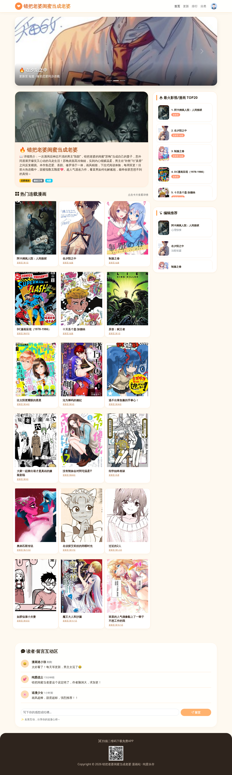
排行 (195, 6)
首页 (177, 6)
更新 (186, 6)
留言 (197, 712)
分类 (203, 6)
